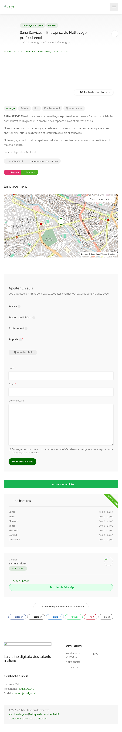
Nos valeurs (72, 667)
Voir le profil (17, 568)
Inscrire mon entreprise (73, 655)
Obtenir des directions (101, 199)
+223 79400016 (21, 580)
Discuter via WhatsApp (62, 587)
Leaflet (84, 254)
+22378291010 (25, 688)
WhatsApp (30, 172)
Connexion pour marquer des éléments (63, 606)
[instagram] (111, 714)
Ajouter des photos (24, 352)
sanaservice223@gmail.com (44, 161)
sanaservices (18, 563)
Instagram (13, 172)
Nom (12, 368)
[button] (9, 223)
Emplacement (52, 108)
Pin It (91, 617)
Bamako (52, 25)
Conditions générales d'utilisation (28, 718)
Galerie (24, 108)
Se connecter (107, 8)
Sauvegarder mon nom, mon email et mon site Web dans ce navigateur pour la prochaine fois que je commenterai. (62, 451)
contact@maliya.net (24, 693)
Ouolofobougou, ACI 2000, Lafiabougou (46, 42)
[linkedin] (101, 714)
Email (12, 384)
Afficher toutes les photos (93, 92)
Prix (36, 108)
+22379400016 (15, 161)
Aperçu (10, 108)
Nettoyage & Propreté (33, 25)
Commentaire (17, 401)
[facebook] (106, 714)
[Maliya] (9, 7)
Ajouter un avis (74, 108)
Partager (18, 617)
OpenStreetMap (98, 254)
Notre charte (73, 661)
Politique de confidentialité (44, 714)
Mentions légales (18, 714)
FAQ (95, 653)
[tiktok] (96, 714)
